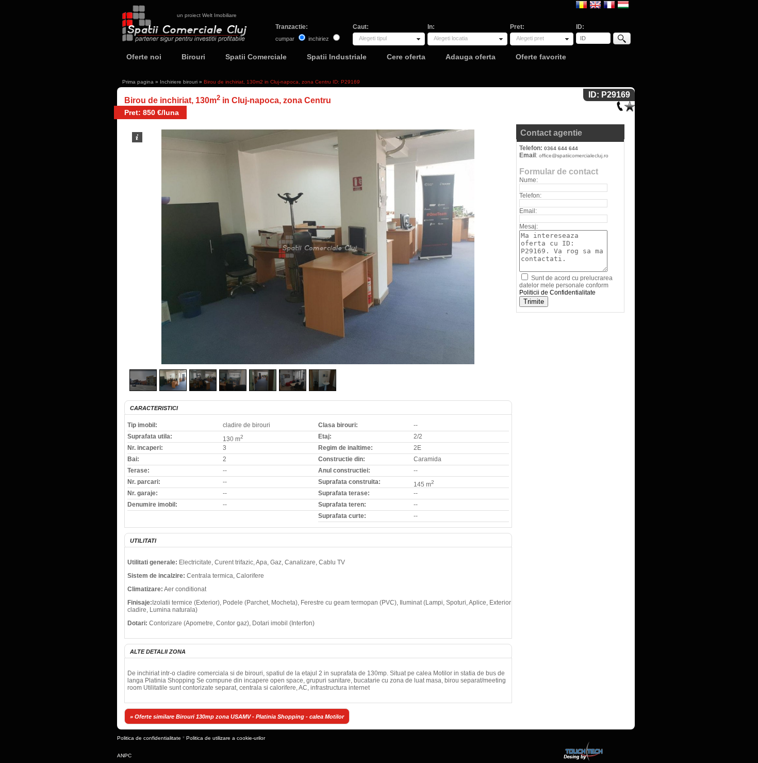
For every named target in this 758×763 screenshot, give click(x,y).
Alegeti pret (530, 38)
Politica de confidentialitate (149, 738)
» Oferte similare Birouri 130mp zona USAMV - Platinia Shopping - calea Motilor (237, 716)
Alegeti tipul (373, 38)
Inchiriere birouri (178, 82)
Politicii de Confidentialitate (557, 292)
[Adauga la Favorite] (629, 104)
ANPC (124, 755)
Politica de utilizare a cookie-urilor (225, 738)
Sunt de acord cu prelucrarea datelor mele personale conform (566, 285)
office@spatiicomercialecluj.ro (573, 155)
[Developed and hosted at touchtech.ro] (583, 743)
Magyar (623, 4)
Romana (581, 4)
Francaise (609, 4)
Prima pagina (138, 82)
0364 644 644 (561, 148)
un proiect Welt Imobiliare (207, 15)
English (595, 4)
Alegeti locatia (451, 38)
